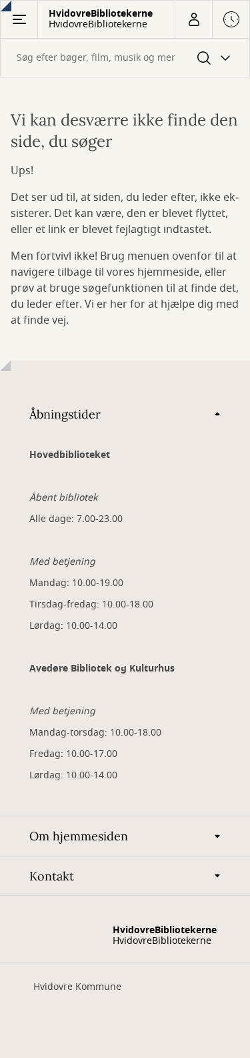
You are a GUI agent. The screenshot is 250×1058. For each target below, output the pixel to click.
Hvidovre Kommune (77, 987)
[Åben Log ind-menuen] (193, 19)
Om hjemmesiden (78, 836)
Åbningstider (65, 414)
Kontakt (51, 876)
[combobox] (125, 58)
